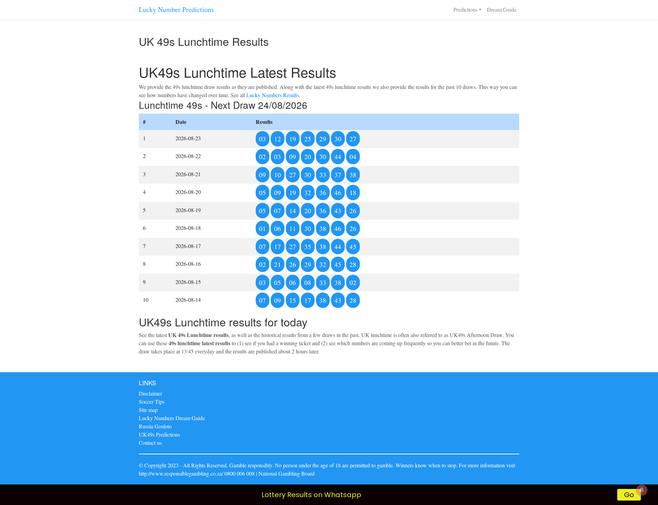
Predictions (465, 9)
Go (629, 495)
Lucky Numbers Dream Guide (172, 418)
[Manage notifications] (641, 489)
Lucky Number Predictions (176, 9)
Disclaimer (150, 393)
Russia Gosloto (155, 426)
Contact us (150, 442)
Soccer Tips (151, 401)
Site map (148, 409)
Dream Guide (501, 9)
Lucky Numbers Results (272, 95)
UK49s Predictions (159, 434)
